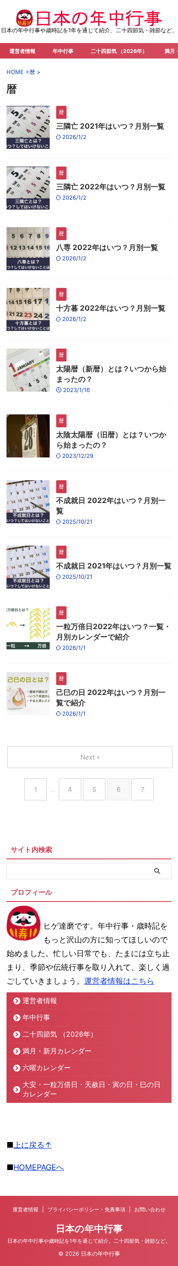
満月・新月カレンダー (57, 1051)
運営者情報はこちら (119, 980)
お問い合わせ (149, 1209)
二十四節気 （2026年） (119, 51)
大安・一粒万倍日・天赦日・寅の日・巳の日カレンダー (91, 1089)
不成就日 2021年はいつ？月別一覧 (114, 566)
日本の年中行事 (89, 1228)
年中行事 (63, 51)
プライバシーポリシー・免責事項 (86, 1209)
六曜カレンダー (46, 1067)
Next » (90, 757)
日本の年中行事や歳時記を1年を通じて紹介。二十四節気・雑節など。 (89, 1241)
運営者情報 (22, 51)
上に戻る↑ (32, 1144)
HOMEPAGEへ (38, 1167)
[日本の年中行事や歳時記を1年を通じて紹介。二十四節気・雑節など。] (89, 19)
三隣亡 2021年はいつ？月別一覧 (110, 126)
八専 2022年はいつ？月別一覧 (107, 247)
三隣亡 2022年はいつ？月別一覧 (110, 186)
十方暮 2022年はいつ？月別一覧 (110, 308)
